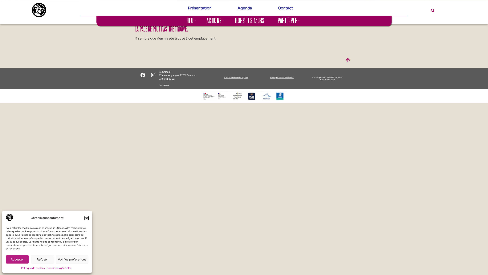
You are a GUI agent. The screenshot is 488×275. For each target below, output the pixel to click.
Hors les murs (250, 21)
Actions (214, 21)
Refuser (42, 259)
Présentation (200, 8)
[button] (86, 218)
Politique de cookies (33, 268)
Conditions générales (59, 268)
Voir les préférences (72, 259)
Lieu (190, 21)
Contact (285, 8)
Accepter (17, 259)
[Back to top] (348, 60)
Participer (287, 21)
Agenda (245, 8)
